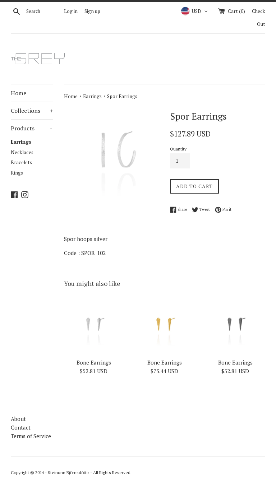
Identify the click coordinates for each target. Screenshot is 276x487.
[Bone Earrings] (94, 325)
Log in (71, 11)
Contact (21, 427)
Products (31, 128)
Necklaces (22, 152)
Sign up (92, 11)
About (18, 418)
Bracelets (21, 162)
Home (18, 93)
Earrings (21, 142)
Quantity (178, 149)
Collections (32, 111)
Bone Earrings (94, 362)
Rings (17, 173)
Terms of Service (31, 436)
